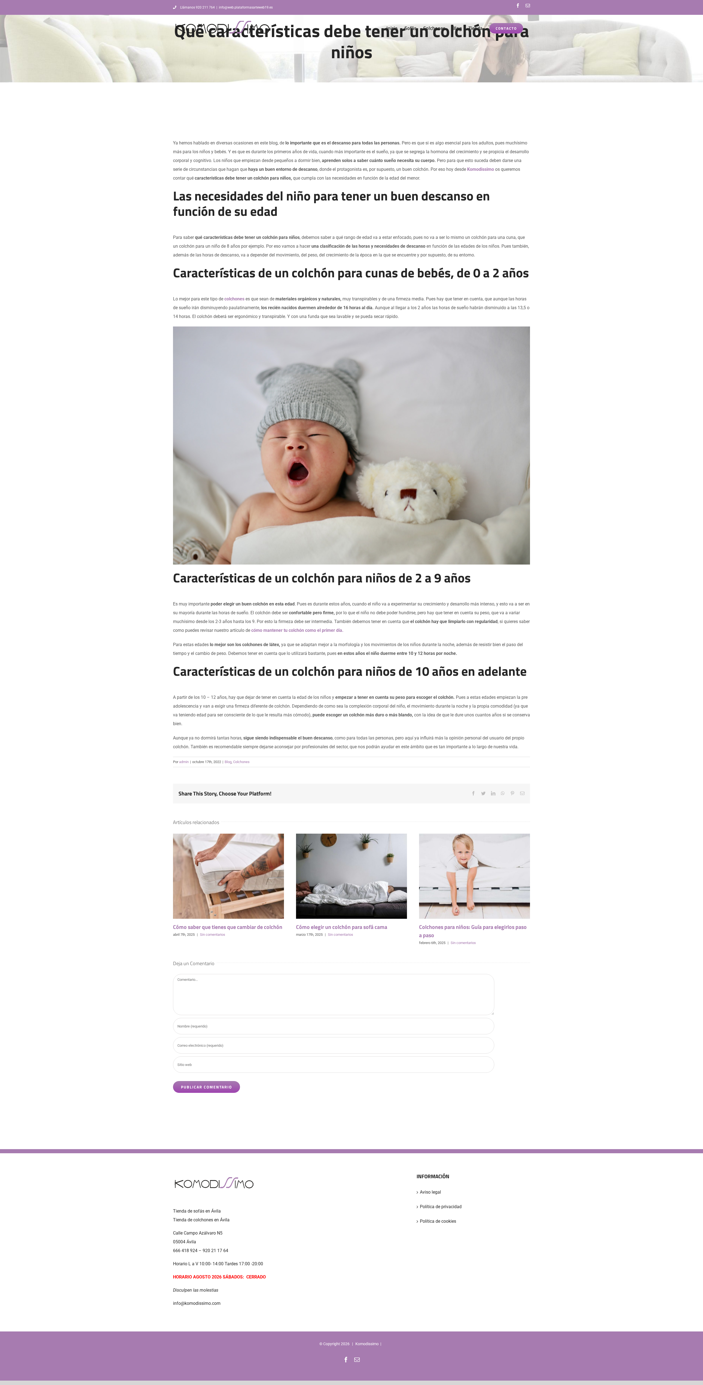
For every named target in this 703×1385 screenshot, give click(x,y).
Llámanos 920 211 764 (197, 7)
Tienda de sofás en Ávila (197, 1211)
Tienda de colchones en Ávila (201, 1219)
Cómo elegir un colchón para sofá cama (351, 876)
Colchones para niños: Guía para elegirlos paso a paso (474, 876)
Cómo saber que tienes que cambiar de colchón (228, 876)
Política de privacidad (441, 1206)
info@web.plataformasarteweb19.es (246, 7)
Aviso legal (430, 1192)
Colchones (241, 762)
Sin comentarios (212, 934)
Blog (228, 762)
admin (184, 762)
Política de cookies (438, 1221)
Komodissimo (367, 1344)
